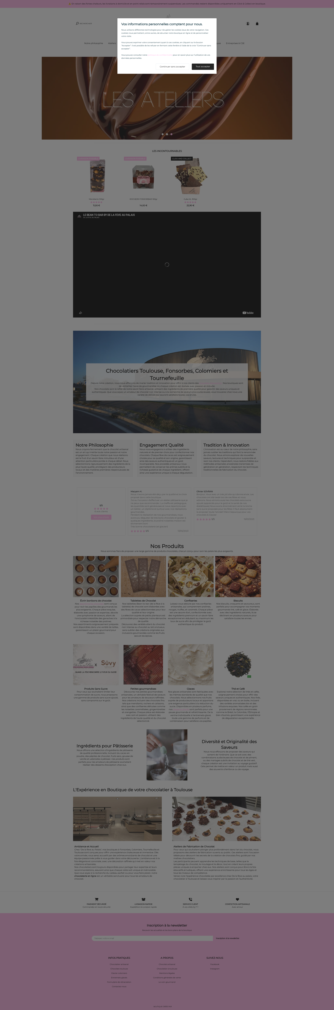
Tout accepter (203, 66)
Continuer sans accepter (172, 67)
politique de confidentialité (160, 55)
